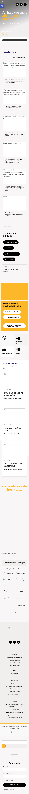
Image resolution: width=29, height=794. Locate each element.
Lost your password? (9, 789)
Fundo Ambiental (14, 689)
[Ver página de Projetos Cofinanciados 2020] (21, 573)
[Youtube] (18, 642)
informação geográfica (19, 342)
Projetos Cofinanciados (14, 683)
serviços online (7, 341)
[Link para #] (5, 39)
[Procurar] (4, 746)
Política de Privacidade (14, 662)
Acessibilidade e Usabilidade (14, 657)
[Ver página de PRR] (8, 579)
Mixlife (18, 728)
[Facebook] (10, 642)
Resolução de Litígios (14, 660)
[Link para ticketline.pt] (14, 409)
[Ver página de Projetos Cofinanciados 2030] (8, 573)
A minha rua (14, 673)
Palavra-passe (7, 773)
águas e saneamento (20, 354)
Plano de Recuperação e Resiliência (14, 686)
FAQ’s (14, 670)
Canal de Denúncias (14, 665)
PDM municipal (7, 353)
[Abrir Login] (21, 4)
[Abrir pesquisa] (17, 4)
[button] (2, 6)
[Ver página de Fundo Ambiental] (21, 580)
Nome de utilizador (8, 767)
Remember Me (8, 780)
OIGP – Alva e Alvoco (14, 691)
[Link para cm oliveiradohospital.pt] (6, 4)
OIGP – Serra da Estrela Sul (14, 694)
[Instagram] (14, 642)
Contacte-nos (14, 668)
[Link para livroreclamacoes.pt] (14, 732)
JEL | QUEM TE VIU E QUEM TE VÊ (13, 465)
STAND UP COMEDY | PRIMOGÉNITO (13, 394)
